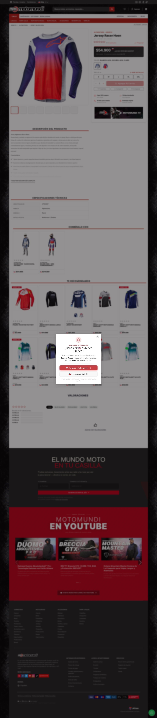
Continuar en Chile (79, 374)
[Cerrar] (97, 336)
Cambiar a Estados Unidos (80, 368)
